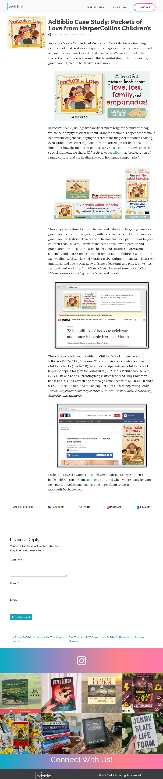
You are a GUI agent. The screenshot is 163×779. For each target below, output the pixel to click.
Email (13, 599)
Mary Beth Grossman (65, 34)
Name (13, 583)
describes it (116, 152)
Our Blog (119, 7)
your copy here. (96, 480)
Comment (16, 559)
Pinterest (115, 506)
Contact (144, 7)
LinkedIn (145, 506)
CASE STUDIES (95, 7)
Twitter (87, 506)
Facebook (58, 506)
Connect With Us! (81, 759)
